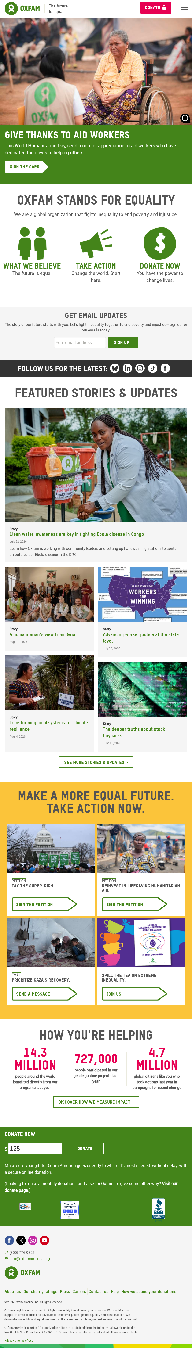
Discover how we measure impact (94, 1102)
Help (115, 1291)
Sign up (121, 342)
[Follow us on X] (21, 1240)
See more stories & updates (94, 762)
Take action (96, 265)
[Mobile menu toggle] (184, 7)
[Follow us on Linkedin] (127, 368)
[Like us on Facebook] (165, 368)
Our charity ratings (40, 1291)
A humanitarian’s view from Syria (42, 634)
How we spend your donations (149, 1291)
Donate (152, 7)
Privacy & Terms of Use (18, 1340)
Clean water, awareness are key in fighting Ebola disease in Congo (77, 534)
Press (65, 1291)
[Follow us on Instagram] (140, 368)
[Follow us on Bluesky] (114, 368)
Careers (79, 1291)
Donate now (160, 265)
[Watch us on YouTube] (44, 1240)
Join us (113, 994)
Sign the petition (34, 904)
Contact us (98, 1291)
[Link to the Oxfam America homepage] (20, 9)
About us (13, 1291)
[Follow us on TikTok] (152, 368)
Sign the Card (24, 166)
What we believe (32, 265)
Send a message (33, 994)
